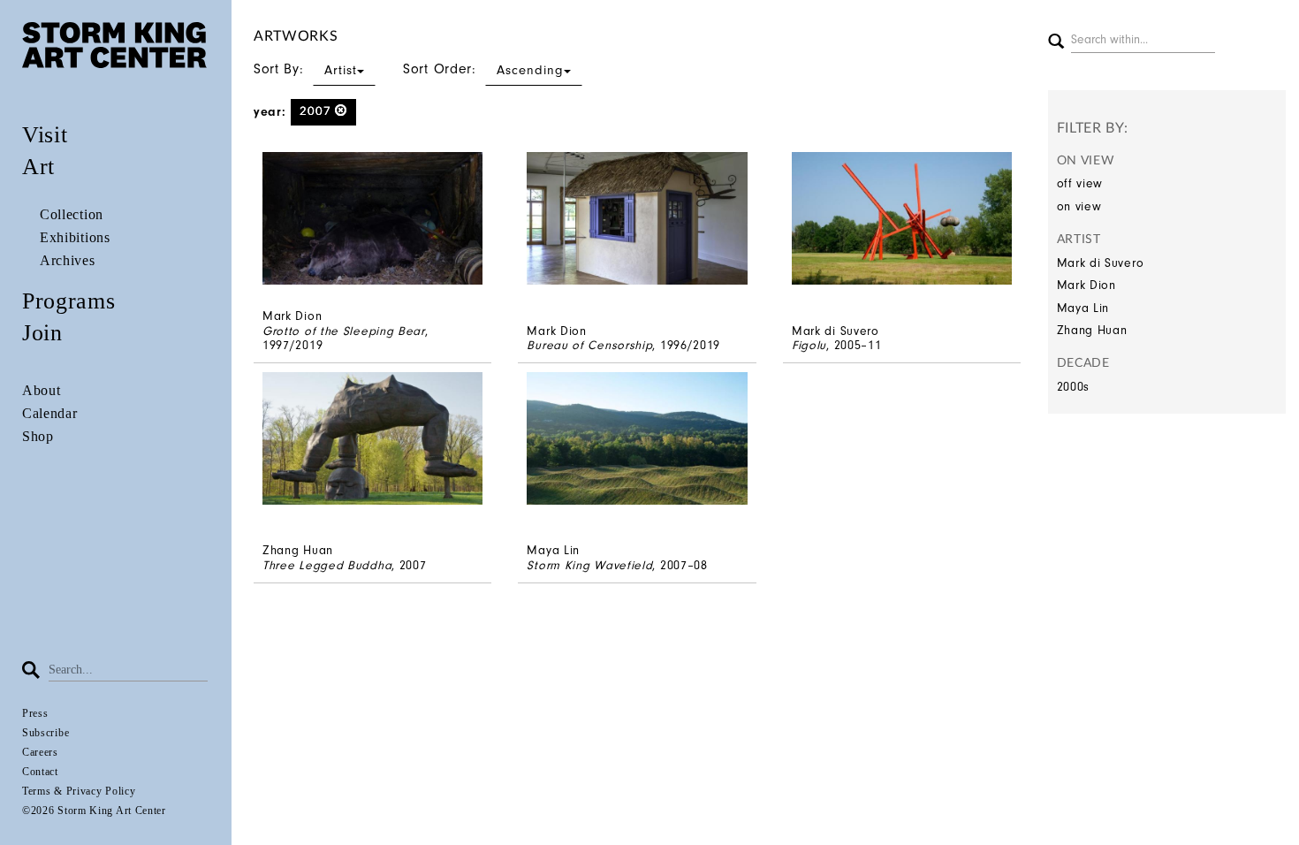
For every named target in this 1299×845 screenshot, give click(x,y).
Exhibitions (75, 237)
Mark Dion (1086, 285)
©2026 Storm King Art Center (94, 810)
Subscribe (45, 733)
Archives (67, 260)
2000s (1073, 386)
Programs (69, 301)
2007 (318, 112)
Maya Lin (1083, 308)
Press (35, 713)
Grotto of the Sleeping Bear (343, 331)
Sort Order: (483, 69)
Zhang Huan (1092, 330)
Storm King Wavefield (589, 565)
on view (1079, 206)
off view (1080, 183)
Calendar (50, 413)
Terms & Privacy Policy (78, 791)
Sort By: (305, 69)
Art (38, 166)
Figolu (809, 345)
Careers (40, 752)
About (41, 390)
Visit (45, 135)
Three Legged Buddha (326, 565)
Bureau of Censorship (589, 345)
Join (42, 333)
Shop (38, 436)
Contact (40, 771)
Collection (71, 214)
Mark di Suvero (1100, 262)
